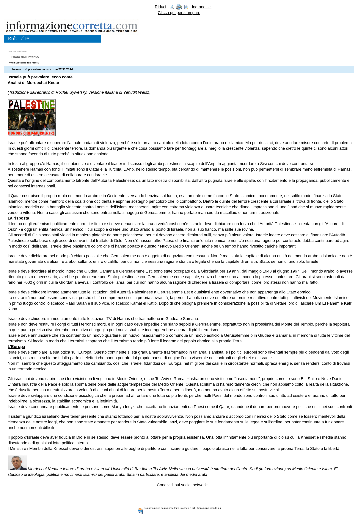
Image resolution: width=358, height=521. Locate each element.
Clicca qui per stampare (179, 12)
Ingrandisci (201, 6)
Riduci (160, 6)
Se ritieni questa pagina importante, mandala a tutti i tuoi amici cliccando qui (182, 508)
